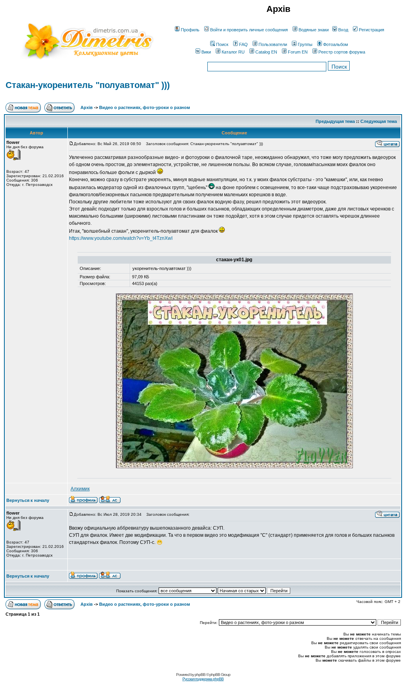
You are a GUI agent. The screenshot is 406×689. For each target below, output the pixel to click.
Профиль (190, 29)
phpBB (200, 674)
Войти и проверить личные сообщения (249, 29)
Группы (305, 44)
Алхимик (80, 489)
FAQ (243, 44)
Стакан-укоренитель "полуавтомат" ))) (88, 85)
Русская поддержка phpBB (203, 679)
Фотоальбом (335, 44)
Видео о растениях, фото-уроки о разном (144, 107)
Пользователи (273, 44)
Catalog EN (266, 52)
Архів (86, 107)
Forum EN (298, 52)
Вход (343, 29)
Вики (206, 52)
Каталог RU (233, 52)
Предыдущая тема (335, 121)
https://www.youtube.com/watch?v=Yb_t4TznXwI (120, 238)
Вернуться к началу (27, 500)
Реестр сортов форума (341, 52)
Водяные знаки (314, 29)
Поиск (222, 44)
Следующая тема (378, 121)
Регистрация (371, 29)
